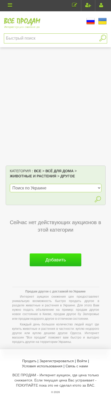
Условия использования (42, 366)
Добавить (55, 259)
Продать (29, 361)
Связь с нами (77, 366)
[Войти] (101, 6)
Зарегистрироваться (56, 361)
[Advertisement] (55, 107)
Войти (82, 361)
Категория (20, 171)
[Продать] (74, 6)
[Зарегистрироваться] (88, 6)
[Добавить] (55, 268)
